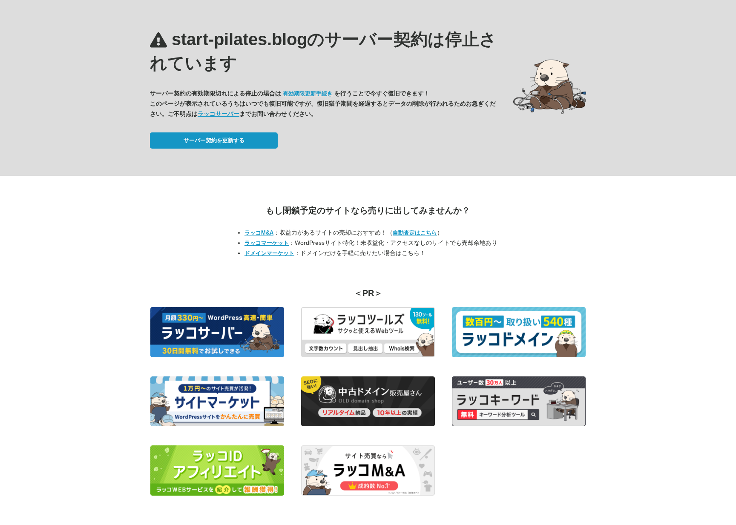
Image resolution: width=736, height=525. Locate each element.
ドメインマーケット (269, 253)
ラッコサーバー (218, 113)
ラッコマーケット (266, 243)
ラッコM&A (258, 233)
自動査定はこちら (415, 233)
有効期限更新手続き (308, 93)
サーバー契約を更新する (214, 140)
